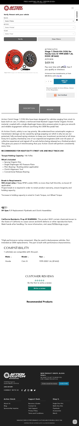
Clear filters (56, 39)
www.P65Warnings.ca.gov (57, 224)
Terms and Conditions (35, 413)
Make (6, 18)
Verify (20, 39)
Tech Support (32, 408)
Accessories (57, 411)
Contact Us (32, 406)
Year (6, 31)
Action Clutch (51, 49)
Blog (5, 406)
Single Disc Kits (58, 403)
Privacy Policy (33, 411)
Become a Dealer (34, 403)
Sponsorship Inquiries (11, 408)
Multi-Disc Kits (58, 406)
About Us (7, 403)
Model (6, 24)
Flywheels (56, 408)
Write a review (39, 288)
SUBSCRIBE (64, 384)
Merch (55, 413)
